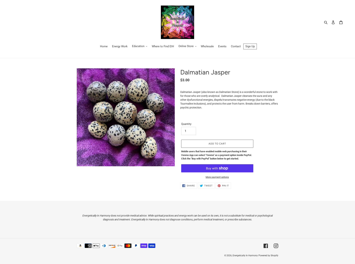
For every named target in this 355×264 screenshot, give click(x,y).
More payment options (217, 177)
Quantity (186, 124)
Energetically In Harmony (245, 255)
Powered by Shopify (268, 255)
